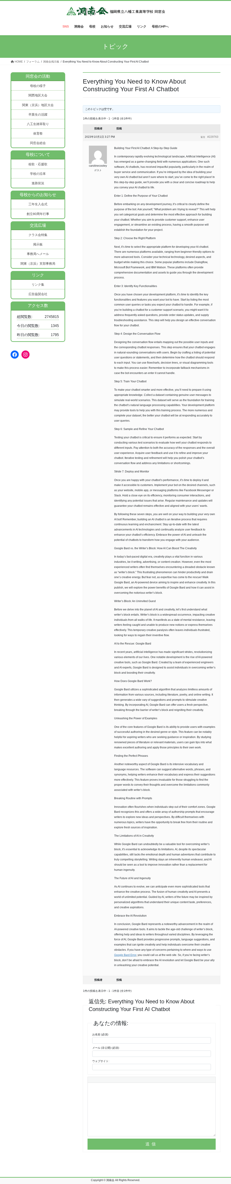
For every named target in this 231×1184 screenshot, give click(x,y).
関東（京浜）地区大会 (38, 105)
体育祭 (38, 133)
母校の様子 (38, 86)
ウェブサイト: (100, 1061)
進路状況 (38, 183)
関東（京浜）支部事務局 (38, 263)
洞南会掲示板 (51, 61)
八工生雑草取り (38, 124)
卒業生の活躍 (37, 114)
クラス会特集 (37, 235)
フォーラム (33, 61)
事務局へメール (38, 254)
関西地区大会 (37, 95)
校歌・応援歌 (37, 164)
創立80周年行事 (38, 214)
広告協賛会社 (37, 294)
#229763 (212, 136)
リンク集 (38, 284)
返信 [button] (203, 137)
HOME (18, 61)
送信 (152, 1144)
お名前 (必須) (100, 1034)
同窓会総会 (38, 143)
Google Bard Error (125, 955)
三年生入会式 (37, 204)
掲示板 (38, 244)
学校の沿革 (38, 173)
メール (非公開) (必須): (106, 1047)
